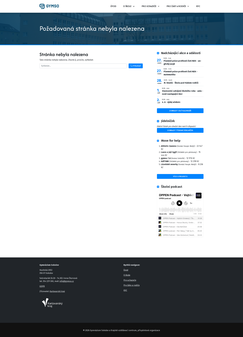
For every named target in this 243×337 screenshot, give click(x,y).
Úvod (113, 6)
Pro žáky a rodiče (176, 6)
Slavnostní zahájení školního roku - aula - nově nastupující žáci (182, 92)
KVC (198, 6)
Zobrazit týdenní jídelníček (180, 130)
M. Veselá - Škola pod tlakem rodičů (181, 83)
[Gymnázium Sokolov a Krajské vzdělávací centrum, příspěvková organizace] (50, 6)
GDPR (42, 286)
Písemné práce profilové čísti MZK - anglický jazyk (182, 62)
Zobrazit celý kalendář (180, 110)
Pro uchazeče (149, 6)
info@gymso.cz (66, 281)
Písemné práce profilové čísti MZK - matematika (180, 73)
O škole (127, 6)
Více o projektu (180, 176)
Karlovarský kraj (57, 291)
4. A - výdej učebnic (171, 102)
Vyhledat (136, 65)
